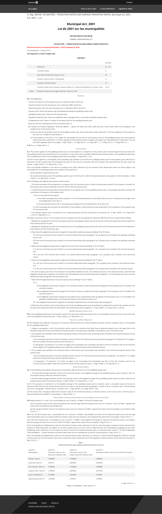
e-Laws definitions (107, 9)
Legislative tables (125, 9)
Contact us (55, 503)
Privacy (44, 503)
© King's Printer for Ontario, (41, 506)
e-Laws (32, 8)
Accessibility (32, 503)
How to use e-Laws (88, 9)
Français (129, 2)
